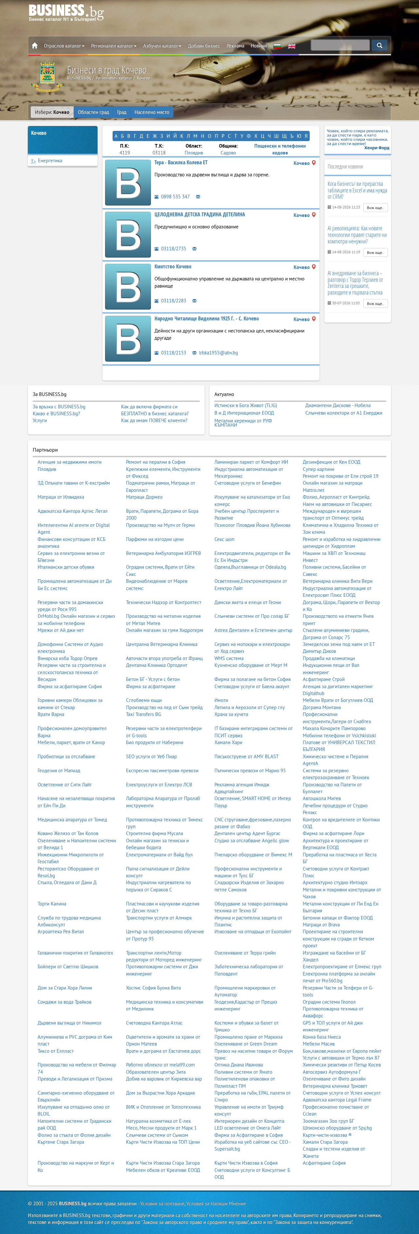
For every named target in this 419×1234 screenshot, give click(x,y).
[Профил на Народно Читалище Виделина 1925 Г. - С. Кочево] (128, 338)
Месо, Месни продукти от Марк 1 (161, 1128)
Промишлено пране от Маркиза (248, 1037)
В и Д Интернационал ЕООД (244, 413)
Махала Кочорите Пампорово (334, 728)
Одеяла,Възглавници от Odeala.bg (250, 567)
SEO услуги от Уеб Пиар (151, 756)
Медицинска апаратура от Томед (72, 819)
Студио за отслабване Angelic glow (251, 840)
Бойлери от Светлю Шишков (68, 966)
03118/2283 (173, 300)
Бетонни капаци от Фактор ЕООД (338, 918)
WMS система (229, 658)
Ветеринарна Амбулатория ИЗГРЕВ (163, 553)
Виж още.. (375, 207)
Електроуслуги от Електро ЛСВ (159, 784)
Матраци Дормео (144, 497)
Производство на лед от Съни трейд (164, 707)
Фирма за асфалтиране (150, 686)
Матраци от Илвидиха (61, 497)
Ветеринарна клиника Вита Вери (338, 581)
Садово (228, 153)
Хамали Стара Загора (325, 1142)
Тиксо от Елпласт (56, 1051)
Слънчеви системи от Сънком (157, 1135)
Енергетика (50, 160)
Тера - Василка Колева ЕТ (181, 162)
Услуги (40, 420)
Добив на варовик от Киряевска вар (164, 1079)
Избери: (52, 112)
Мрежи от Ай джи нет (61, 630)
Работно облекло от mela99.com (160, 1065)
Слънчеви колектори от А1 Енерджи (343, 413)
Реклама (235, 46)
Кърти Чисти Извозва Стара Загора (163, 1163)
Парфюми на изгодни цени (155, 539)
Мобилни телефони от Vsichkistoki (339, 735)
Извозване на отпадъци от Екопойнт (252, 931)
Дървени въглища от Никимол (69, 1023)
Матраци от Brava (321, 924)
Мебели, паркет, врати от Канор (71, 742)
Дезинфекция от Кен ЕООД (331, 462)
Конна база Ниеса (322, 1037)
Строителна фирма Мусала (154, 833)
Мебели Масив (319, 1044)
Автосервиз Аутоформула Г (332, 1072)
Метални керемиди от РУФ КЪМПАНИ (243, 423)
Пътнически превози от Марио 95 (250, 770)
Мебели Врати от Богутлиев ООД (338, 700)
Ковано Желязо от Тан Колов (68, 833)
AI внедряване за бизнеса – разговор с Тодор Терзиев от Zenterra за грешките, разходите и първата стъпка (355, 282)
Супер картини (318, 469)
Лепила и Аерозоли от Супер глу (249, 707)
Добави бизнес (204, 46)
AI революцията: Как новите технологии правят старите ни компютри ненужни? (357, 234)
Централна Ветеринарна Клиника (161, 644)
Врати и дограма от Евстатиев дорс (163, 1051)
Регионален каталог (112, 46)
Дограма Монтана (322, 707)
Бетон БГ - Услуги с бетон (153, 679)
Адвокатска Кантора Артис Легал (73, 511)
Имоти (221, 700)
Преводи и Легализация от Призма (75, 1079)
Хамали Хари (228, 742)
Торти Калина (52, 904)
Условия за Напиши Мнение (216, 1203)
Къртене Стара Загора (61, 1142)
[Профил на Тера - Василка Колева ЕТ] (128, 182)
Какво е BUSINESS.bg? (56, 413)
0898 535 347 (175, 196)
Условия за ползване (162, 1203)
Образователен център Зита (156, 1072)
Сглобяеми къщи (144, 700)
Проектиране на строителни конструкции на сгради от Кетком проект (338, 938)
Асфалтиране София (324, 1163)
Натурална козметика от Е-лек (158, 1121)
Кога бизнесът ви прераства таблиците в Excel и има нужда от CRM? (357, 190)
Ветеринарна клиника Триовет (335, 1086)
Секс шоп (224, 539)
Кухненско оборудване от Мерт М (250, 665)
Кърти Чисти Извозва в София (246, 1163)
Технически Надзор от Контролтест (163, 602)
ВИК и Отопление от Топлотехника (163, 1107)
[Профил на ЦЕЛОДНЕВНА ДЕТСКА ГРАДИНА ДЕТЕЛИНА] (128, 234)
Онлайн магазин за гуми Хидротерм (164, 630)
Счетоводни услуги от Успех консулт (342, 1093)
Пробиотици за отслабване (66, 756)
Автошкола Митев (322, 798)
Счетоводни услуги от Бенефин (247, 483)
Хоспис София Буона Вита (153, 988)
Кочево (38, 132)
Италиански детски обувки (66, 567)
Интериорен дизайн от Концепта (249, 1121)
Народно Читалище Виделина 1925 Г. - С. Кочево (207, 318)
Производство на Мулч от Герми (160, 525)
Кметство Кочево (173, 266)
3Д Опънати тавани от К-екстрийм (74, 483)
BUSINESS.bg (72, 1203)
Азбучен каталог (160, 46)
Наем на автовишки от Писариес (337, 504)
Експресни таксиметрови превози (162, 770)
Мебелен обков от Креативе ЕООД (163, 1170)
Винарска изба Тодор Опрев (67, 658)
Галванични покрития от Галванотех (75, 953)
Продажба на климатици (329, 658)
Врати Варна (51, 714)
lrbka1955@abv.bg (218, 352)
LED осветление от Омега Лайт (247, 1128)
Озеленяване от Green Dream (245, 1044)
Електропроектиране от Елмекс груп (342, 966)
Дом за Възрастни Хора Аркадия (160, 1093)
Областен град (93, 112)
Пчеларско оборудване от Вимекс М (253, 854)
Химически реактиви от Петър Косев (342, 1065)
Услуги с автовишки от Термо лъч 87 (341, 1058)
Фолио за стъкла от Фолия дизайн (74, 1135)
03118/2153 (173, 352)
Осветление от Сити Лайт (65, 784)
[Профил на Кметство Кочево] (128, 286)
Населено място (152, 112)
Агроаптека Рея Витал (61, 931)
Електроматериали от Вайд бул (159, 854)
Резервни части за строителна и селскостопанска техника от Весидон (72, 672)
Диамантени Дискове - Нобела (338, 405)
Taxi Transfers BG (143, 714)
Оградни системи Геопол (329, 1002)
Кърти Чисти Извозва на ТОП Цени (163, 1142)
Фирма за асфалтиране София (70, 686)
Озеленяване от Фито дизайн (334, 1079)
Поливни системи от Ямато (243, 1072)
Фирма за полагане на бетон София (252, 679)
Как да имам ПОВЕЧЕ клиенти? (154, 420)
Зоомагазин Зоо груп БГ (328, 1121)
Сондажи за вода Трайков (64, 1002)
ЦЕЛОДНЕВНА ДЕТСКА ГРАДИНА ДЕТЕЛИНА (200, 214)
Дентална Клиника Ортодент (156, 665)
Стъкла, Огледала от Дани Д (67, 882)
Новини (259, 46)
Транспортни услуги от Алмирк (159, 918)
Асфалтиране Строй (324, 679)
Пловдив (194, 153)
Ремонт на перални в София (155, 462)
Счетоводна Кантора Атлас (154, 1023)
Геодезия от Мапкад (59, 770)
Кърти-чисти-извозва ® (327, 1135)
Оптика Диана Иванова (238, 1065)
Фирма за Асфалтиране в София (248, 1135)
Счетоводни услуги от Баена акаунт (251, 686)
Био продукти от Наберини (154, 742)
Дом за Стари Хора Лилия (65, 988)
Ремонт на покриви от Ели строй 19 (340, 476)
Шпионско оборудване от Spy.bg (337, 1128)
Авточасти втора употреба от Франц (164, 658)
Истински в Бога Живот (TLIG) (245, 405)
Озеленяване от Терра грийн (245, 953)
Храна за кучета (231, 714)
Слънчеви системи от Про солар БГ (251, 616)
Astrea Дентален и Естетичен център (253, 630)
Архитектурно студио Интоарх (335, 882)
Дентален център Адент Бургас (247, 833)
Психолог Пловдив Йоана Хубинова (252, 525)
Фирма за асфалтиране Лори (333, 833)
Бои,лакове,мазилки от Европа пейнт (342, 1051)
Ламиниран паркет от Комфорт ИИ (251, 462)
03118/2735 (173, 248)
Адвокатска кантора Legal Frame (337, 1100)
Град (121, 112)
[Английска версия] (291, 45)
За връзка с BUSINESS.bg (59, 406)
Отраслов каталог (62, 46)
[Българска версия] (277, 45)
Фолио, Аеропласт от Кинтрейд (336, 497)
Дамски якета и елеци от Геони (247, 602)
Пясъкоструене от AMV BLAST (246, 756)
